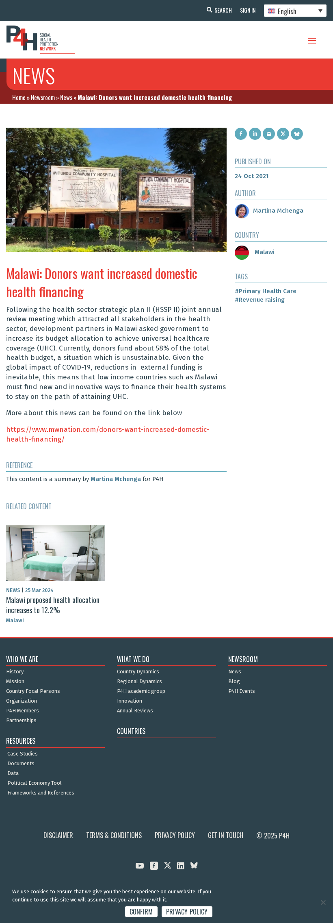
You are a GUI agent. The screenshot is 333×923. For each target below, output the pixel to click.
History (15, 672)
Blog (234, 681)
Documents (21, 763)
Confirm (141, 911)
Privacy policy (187, 911)
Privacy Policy (175, 835)
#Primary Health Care (265, 291)
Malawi (264, 252)
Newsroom (43, 97)
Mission (15, 681)
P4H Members (22, 711)
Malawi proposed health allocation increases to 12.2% (52, 604)
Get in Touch (225, 835)
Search (223, 10)
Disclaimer (58, 835)
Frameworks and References (40, 793)
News (66, 97)
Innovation (129, 701)
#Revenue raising (260, 299)
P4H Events (241, 691)
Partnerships (21, 720)
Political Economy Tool (34, 783)
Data (13, 773)
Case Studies (22, 754)
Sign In (247, 10)
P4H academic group (141, 691)
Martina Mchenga (116, 479)
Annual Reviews (135, 711)
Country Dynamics (138, 672)
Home (19, 97)
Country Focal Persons (33, 691)
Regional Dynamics (139, 681)
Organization (21, 701)
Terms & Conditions (114, 835)
